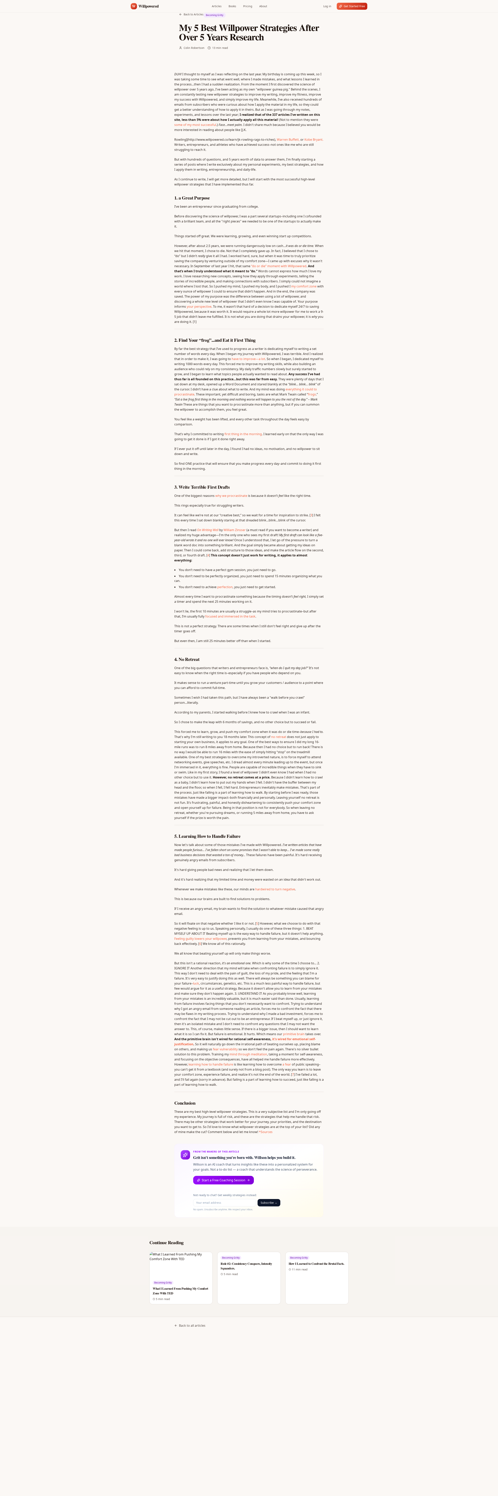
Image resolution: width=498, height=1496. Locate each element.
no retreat (278, 737)
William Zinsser (235, 530)
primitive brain (294, 1034)
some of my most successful (195, 125)
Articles (217, 6)
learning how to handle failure (211, 1064)
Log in (327, 6)
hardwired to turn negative (275, 889)
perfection (225, 587)
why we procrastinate (231, 496)
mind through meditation (248, 1054)
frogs (312, 394)
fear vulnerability (225, 1049)
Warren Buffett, (288, 139)
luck (196, 983)
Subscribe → (269, 1202)
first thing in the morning (243, 434)
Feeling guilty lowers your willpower (200, 938)
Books (232, 6)
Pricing (247, 6)
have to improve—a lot (248, 359)
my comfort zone (304, 286)
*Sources (266, 1132)
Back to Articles (193, 14)
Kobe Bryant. (313, 139)
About (263, 6)
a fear (286, 1064)
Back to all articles (192, 1325)
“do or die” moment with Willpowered (278, 266)
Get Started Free (354, 6)
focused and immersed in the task (230, 616)
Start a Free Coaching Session (223, 1180)
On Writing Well (207, 530)
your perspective (199, 306)
